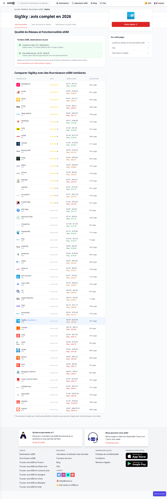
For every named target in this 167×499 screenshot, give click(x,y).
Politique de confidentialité (107, 454)
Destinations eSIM (27, 454)
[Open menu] (4, 3)
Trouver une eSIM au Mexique (32, 483)
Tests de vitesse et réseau (41, 24)
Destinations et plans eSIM (66, 24)
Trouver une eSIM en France (31, 462)
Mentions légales (103, 462)
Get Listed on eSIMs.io (67, 485)
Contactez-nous (112, 443)
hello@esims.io (64, 481)
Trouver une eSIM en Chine (31, 478)
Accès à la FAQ (38, 442)
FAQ (58, 466)
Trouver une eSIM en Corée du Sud (34, 470)
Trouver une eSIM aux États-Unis (33, 466)
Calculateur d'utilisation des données (72, 454)
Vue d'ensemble (21, 24)
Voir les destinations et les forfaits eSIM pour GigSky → (34, 63)
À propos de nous (64, 458)
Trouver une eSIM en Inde (30, 487)
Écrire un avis (159, 494)
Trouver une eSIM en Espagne (32, 474)
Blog (58, 462)
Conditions (100, 458)
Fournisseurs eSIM (27, 458)
